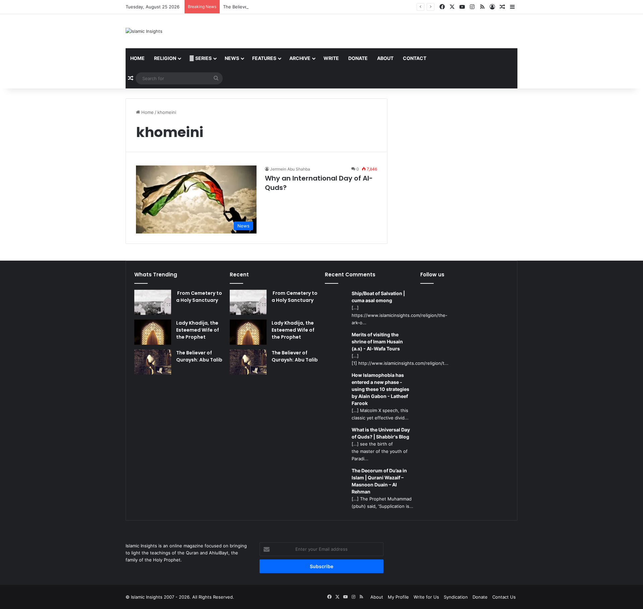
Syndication (456, 597)
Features (264, 58)
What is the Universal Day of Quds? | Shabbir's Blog (381, 433)
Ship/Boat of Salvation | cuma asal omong (378, 296)
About (385, 58)
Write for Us (426, 597)
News (232, 58)
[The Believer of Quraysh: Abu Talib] (152, 362)
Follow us (432, 274)
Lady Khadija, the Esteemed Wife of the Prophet (197, 330)
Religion (165, 58)
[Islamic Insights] (144, 31)
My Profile (398, 597)
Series (203, 58)
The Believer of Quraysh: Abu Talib (259, 6)
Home (137, 58)
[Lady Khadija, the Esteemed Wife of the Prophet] (152, 332)
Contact (414, 58)
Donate (358, 58)
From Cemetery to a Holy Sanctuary (199, 296)
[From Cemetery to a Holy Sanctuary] (152, 302)
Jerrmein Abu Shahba (290, 169)
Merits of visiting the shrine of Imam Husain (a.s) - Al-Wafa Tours (377, 341)
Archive (299, 58)
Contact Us (504, 597)
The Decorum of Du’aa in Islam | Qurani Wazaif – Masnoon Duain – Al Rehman (379, 481)
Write (331, 58)
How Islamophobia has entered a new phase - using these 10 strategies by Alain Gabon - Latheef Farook (380, 389)
